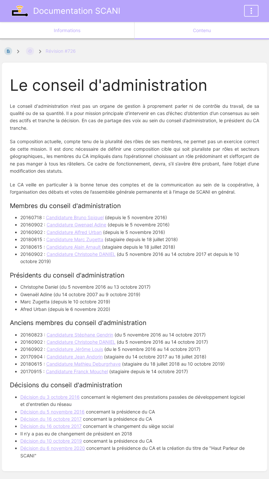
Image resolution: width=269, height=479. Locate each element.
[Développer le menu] (251, 11)
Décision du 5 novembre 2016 (52, 411)
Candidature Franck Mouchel (77, 371)
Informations (67, 30)
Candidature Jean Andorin (75, 356)
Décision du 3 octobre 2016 (50, 397)
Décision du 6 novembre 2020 (52, 448)
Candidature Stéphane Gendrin (80, 334)
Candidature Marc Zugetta (74, 239)
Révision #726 (61, 51)
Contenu (202, 30)
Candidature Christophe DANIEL (81, 254)
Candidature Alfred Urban (74, 232)
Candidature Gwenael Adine (76, 224)
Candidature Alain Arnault (74, 247)
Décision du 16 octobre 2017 (51, 419)
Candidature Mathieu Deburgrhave (83, 364)
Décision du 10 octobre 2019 (51, 441)
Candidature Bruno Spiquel (75, 217)
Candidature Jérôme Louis (75, 349)
